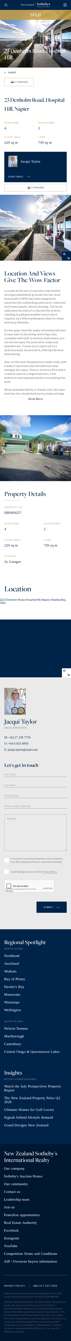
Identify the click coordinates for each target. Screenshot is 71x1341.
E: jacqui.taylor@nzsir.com (21, 749)
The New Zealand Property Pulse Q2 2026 (32, 1100)
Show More (35, 399)
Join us (9, 1207)
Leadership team (16, 1199)
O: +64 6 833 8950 (16, 743)
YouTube (11, 1246)
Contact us (12, 1192)
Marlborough (14, 1036)
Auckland (11, 964)
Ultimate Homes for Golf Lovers (29, 1110)
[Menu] (65, 5)
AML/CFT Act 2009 (45, 1286)
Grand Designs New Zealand (26, 1125)
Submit (49, 907)
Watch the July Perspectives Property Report (32, 1088)
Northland (11, 956)
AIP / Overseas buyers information (30, 1261)
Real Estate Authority (20, 1223)
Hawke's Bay (14, 987)
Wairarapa (12, 1002)
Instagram (11, 1238)
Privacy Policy (49, 871)
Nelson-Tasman (16, 1028)
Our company (14, 1168)
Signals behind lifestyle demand (28, 1117)
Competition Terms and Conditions (30, 1254)
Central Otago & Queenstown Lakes (32, 1052)
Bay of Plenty (14, 979)
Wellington (12, 1010)
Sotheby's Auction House (23, 1176)
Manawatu (12, 994)
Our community (16, 1184)
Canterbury (12, 1044)
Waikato (10, 971)
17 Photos (21, 82)
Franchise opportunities (22, 1215)
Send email (16, 176)
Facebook (11, 1230)
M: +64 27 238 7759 (17, 737)
